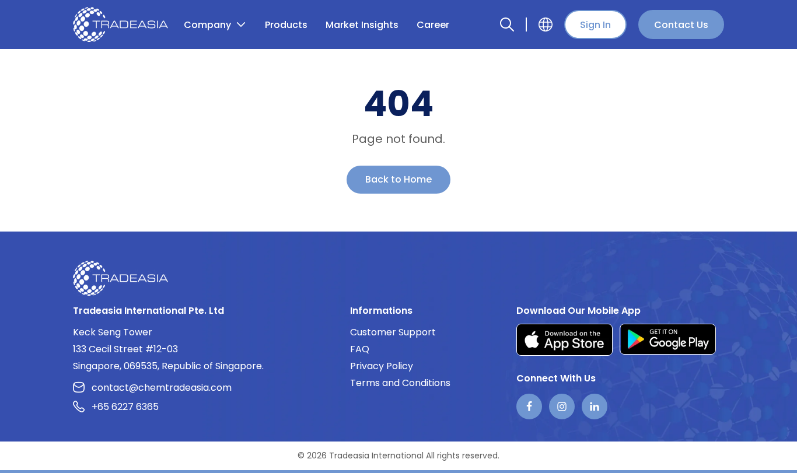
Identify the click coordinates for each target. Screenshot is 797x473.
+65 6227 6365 (125, 407)
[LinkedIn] (594, 406)
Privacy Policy (381, 366)
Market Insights (362, 24)
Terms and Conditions (400, 383)
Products (286, 24)
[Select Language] (546, 24)
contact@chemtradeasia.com (162, 387)
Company (207, 24)
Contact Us (681, 24)
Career (433, 24)
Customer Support (393, 332)
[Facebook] (529, 406)
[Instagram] (562, 406)
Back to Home (398, 179)
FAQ (359, 349)
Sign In (595, 24)
